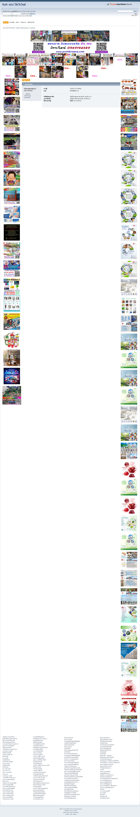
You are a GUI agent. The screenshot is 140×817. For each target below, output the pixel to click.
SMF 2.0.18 (63, 809)
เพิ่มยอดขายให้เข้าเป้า (105, 750)
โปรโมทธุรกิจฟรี (37, 761)
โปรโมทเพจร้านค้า (105, 798)
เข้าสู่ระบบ (24, 11)
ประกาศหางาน (6, 770)
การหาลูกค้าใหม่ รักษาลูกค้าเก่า (10, 744)
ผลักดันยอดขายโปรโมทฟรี (107, 757)
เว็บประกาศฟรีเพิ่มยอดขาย (107, 787)
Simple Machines (78, 809)
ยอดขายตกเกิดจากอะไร (106, 766)
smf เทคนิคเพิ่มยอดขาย (70, 798)
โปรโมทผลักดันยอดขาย (106, 759)
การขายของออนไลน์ (38, 797)
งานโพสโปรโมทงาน (38, 745)
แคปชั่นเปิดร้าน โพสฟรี (70, 792)
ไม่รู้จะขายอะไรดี (68, 737)
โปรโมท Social (37, 767)
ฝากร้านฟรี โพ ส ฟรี (8, 790)
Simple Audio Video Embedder (71, 812)
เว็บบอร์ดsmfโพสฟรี (38, 774)
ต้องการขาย (6, 781)
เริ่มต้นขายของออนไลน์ (39, 791)
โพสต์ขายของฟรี (7, 752)
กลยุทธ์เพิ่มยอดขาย (38, 740)
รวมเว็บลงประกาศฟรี (8, 799)
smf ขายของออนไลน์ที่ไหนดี (71, 764)
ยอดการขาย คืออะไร (105, 771)
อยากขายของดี (68, 739)
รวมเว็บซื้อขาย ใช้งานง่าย (9, 777)
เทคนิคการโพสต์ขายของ (70, 766)
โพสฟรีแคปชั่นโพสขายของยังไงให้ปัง (73, 776)
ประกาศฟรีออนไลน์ (38, 751)
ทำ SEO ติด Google (8, 761)
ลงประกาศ (5, 774)
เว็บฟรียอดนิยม (6, 765)
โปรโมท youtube (37, 768)
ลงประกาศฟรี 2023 (7, 797)
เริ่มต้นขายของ (104, 743)
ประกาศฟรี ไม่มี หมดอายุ (9, 786)
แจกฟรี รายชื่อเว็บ (37, 770)
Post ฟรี (102, 789)
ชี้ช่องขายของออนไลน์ (38, 795)
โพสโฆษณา (6, 767)
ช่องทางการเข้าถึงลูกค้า (8, 745)
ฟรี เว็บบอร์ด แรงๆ (38, 781)
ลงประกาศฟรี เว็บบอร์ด (39, 777)
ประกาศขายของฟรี (105, 791)
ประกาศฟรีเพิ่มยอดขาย (106, 780)
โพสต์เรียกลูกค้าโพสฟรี (70, 785)
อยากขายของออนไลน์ (38, 790)
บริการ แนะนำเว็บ (7, 772)
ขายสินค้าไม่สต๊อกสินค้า (70, 743)
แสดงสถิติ (27, 97)
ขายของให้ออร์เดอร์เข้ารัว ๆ (71, 782)
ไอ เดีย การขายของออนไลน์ (71, 759)
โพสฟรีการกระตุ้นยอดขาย (106, 775)
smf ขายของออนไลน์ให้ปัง (70, 787)
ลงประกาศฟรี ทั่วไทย (8, 793)
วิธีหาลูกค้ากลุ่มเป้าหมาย (9, 742)
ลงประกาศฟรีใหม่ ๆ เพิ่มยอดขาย (108, 785)
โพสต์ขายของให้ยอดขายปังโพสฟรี (73, 769)
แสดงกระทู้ (27, 95)
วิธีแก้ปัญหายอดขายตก (106, 741)
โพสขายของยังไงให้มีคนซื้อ (71, 773)
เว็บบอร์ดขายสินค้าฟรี (38, 779)
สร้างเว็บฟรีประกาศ (38, 799)
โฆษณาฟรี (5, 756)
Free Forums (74, 810)
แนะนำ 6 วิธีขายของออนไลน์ (40, 788)
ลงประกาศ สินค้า (37, 752)
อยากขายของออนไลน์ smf (70, 753)
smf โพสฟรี (67, 748)
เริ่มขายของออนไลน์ (69, 744)
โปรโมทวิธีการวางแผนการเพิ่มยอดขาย (110, 762)
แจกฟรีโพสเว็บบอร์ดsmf (39, 772)
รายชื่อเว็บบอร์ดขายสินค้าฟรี (40, 776)
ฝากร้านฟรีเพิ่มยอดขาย (106, 784)
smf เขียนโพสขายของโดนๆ (71, 791)
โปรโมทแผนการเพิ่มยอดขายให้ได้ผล (109, 760)
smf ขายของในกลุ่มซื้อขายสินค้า (72, 771)
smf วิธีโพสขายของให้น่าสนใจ (72, 794)
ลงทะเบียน (33, 11)
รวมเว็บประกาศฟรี (7, 751)
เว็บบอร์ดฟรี (103, 752)
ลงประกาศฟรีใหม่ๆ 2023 (39, 760)
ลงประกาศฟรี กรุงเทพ (8, 791)
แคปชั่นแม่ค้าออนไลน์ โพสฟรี (71, 780)
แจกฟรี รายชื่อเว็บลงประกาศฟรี (41, 765)
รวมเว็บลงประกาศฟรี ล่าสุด (10, 749)
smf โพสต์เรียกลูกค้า (69, 784)
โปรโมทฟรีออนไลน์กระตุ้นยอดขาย (109, 778)
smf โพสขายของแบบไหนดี (71, 775)
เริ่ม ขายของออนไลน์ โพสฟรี (71, 762)
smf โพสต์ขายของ (69, 789)
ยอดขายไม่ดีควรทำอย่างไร (107, 764)
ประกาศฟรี (5, 758)
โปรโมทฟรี (103, 753)
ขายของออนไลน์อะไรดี (106, 746)
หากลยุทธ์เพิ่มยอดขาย (38, 736)
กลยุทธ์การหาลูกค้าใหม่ (8, 736)
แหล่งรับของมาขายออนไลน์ (107, 744)
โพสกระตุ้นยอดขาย (105, 737)
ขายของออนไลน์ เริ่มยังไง (39, 793)
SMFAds (67, 810)
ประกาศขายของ (7, 768)
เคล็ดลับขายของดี (37, 742)
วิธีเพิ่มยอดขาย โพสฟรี (70, 796)
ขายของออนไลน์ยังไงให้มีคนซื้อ (72, 741)
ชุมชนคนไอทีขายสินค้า (39, 758)
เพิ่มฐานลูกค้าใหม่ (7, 747)
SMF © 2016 (69, 809)
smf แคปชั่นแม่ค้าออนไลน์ (70, 778)
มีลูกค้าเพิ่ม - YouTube (105, 755)
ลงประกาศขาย (6, 763)
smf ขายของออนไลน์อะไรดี (71, 750)
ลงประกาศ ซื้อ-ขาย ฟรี (39, 756)
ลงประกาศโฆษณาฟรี (8, 795)
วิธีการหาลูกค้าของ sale (9, 740)
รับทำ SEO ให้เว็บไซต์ (14, 4)
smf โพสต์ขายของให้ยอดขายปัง (72, 768)
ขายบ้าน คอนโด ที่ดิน (8, 784)
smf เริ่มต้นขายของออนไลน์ (71, 757)
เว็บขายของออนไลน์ (69, 760)
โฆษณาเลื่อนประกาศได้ (39, 784)
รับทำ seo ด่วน (68, 746)
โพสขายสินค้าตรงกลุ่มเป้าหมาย (41, 783)
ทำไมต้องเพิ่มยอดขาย (105, 768)
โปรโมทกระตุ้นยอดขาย (106, 776)
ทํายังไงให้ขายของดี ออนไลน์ (10, 738)
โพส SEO (102, 794)
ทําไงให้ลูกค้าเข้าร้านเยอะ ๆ (40, 738)
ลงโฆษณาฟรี (103, 796)
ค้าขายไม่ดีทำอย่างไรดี (39, 744)
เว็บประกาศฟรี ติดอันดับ (9, 788)
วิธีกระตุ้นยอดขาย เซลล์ (106, 739)
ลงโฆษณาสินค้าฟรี (7, 754)
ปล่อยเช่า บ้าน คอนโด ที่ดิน (9, 783)
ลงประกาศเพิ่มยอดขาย (106, 782)
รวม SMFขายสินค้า (38, 749)
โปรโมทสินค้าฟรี (37, 763)
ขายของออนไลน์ (37, 786)
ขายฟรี (102, 769)
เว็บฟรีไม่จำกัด (6, 760)
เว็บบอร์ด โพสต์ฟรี (38, 754)
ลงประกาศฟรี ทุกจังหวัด (9, 779)
